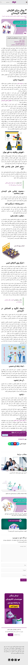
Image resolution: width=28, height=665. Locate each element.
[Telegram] (12, 660)
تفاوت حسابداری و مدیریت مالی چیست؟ (17, 531)
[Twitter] (19, 660)
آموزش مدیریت (23, 16)
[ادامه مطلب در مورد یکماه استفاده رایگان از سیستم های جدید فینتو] (14, 484)
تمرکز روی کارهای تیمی (20, 43)
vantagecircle (21, 439)
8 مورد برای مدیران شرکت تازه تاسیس (18, 473)
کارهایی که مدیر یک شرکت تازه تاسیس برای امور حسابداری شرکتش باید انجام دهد (16, 514)
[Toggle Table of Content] (23, 38)
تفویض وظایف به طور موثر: (19, 41)
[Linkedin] (9, 660)
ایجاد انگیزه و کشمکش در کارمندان (17, 45)
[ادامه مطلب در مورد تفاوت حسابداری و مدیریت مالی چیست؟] (14, 524)
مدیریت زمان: (21, 40)
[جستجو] (1, 2)
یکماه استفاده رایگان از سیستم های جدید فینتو (16, 493)
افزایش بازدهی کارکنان (15, 16)
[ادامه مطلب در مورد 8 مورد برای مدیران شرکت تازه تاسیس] (14, 464)
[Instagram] (15, 660)
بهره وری (8, 16)
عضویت (10, 634)
